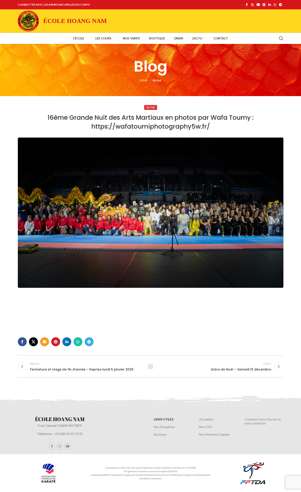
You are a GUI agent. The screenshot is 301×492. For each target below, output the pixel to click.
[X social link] (252, 5)
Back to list (150, 366)
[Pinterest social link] (264, 5)
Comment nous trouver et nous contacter (263, 421)
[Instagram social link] (59, 446)
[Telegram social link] (280, 5)
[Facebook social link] (247, 5)
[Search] (281, 38)
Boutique (160, 434)
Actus (157, 80)
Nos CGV (205, 427)
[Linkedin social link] (269, 5)
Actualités (206, 419)
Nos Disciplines (164, 427)
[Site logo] (28, 21)
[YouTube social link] (67, 446)
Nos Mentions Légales (214, 434)
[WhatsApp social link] (275, 5)
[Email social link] (258, 5)
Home (144, 80)
